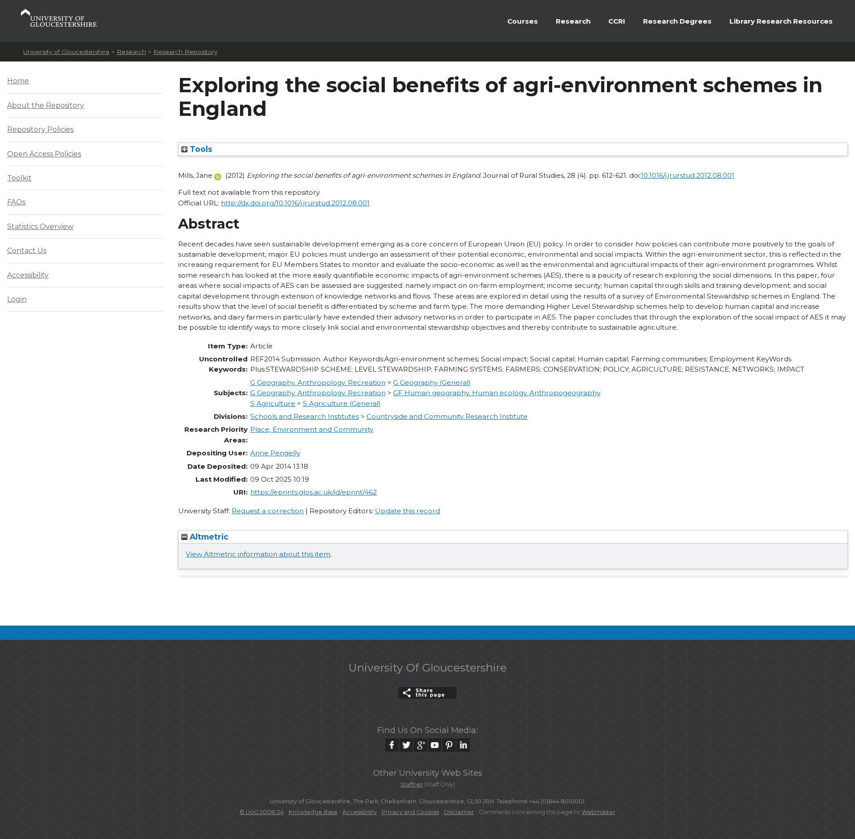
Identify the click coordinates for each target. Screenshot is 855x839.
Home (18, 81)
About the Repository (45, 105)
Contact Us (26, 250)
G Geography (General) (432, 382)
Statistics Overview (40, 226)
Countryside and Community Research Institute (447, 416)
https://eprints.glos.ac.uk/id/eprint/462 (313, 492)
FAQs (16, 202)
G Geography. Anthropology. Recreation (318, 382)
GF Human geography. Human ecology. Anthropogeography (496, 393)
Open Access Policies (44, 154)
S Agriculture (272, 403)
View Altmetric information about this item (258, 554)
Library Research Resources (781, 21)
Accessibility (28, 275)
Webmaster (598, 812)
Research (573, 21)
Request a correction (268, 511)
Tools (199, 149)
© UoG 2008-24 (262, 812)
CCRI (616, 21)
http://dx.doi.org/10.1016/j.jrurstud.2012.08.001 (295, 203)
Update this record (407, 511)
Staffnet (411, 784)
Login (17, 299)
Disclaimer (459, 812)
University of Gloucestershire (66, 51)
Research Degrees (677, 21)
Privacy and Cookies (410, 812)
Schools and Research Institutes (304, 416)
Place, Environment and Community (311, 429)
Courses (522, 21)
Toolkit (19, 178)
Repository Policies (40, 129)
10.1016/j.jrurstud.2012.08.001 (687, 175)
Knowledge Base (313, 812)
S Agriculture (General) (342, 403)
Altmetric (207, 536)
